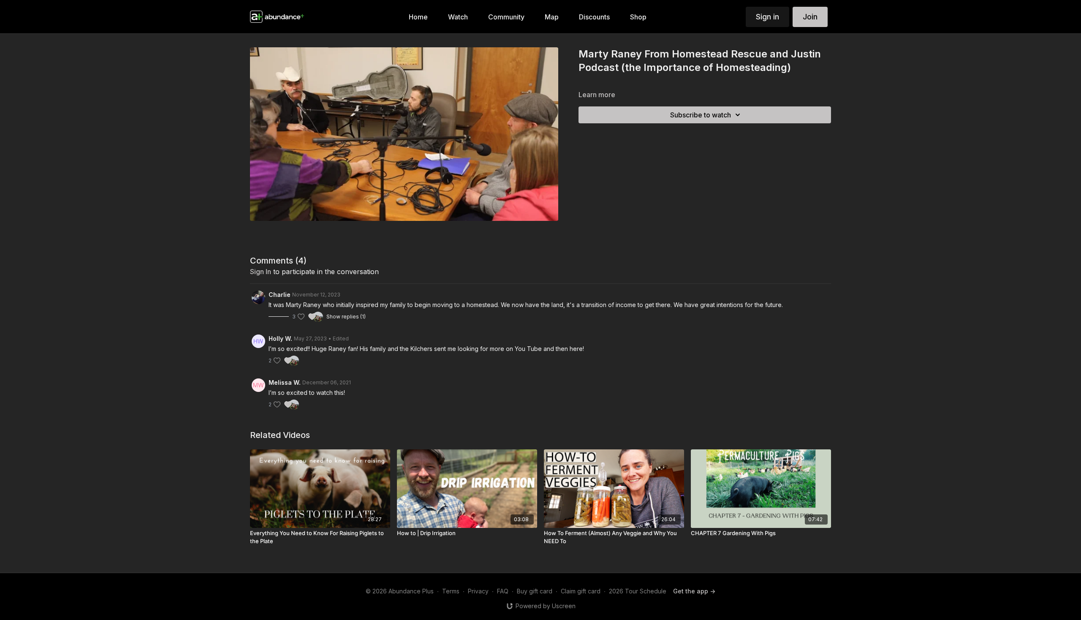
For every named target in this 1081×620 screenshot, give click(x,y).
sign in (260, 271)
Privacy (478, 591)
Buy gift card (534, 591)
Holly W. (280, 338)
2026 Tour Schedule (637, 591)
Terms (450, 591)
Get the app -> (694, 591)
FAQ (502, 591)
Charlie (280, 294)
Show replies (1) (346, 316)
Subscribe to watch (700, 115)
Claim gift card (580, 591)
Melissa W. (285, 382)
